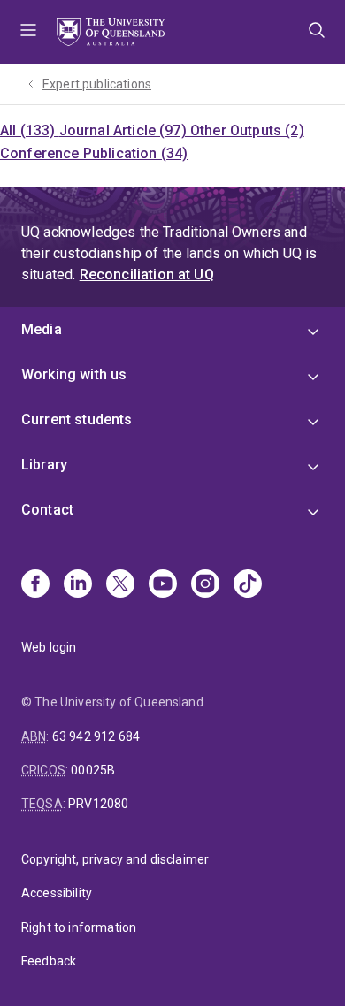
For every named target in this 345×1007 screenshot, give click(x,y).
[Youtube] (163, 585)
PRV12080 (98, 804)
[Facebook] (35, 585)
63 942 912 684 (96, 736)
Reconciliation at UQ (147, 274)
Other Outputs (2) (247, 130)
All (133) (29, 130)
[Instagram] (205, 585)
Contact (47, 509)
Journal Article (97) (124, 130)
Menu (28, 32)
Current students (77, 419)
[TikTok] (248, 585)
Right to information (78, 927)
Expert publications (96, 84)
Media (41, 329)
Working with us (73, 374)
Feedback (48, 961)
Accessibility (56, 893)
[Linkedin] (78, 585)
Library (44, 464)
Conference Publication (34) (94, 153)
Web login (48, 647)
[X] (120, 585)
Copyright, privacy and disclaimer (115, 859)
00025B (93, 770)
